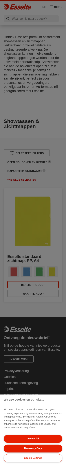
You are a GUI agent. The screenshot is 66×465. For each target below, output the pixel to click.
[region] (33, 429)
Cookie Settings (33, 458)
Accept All (33, 438)
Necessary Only (33, 448)
